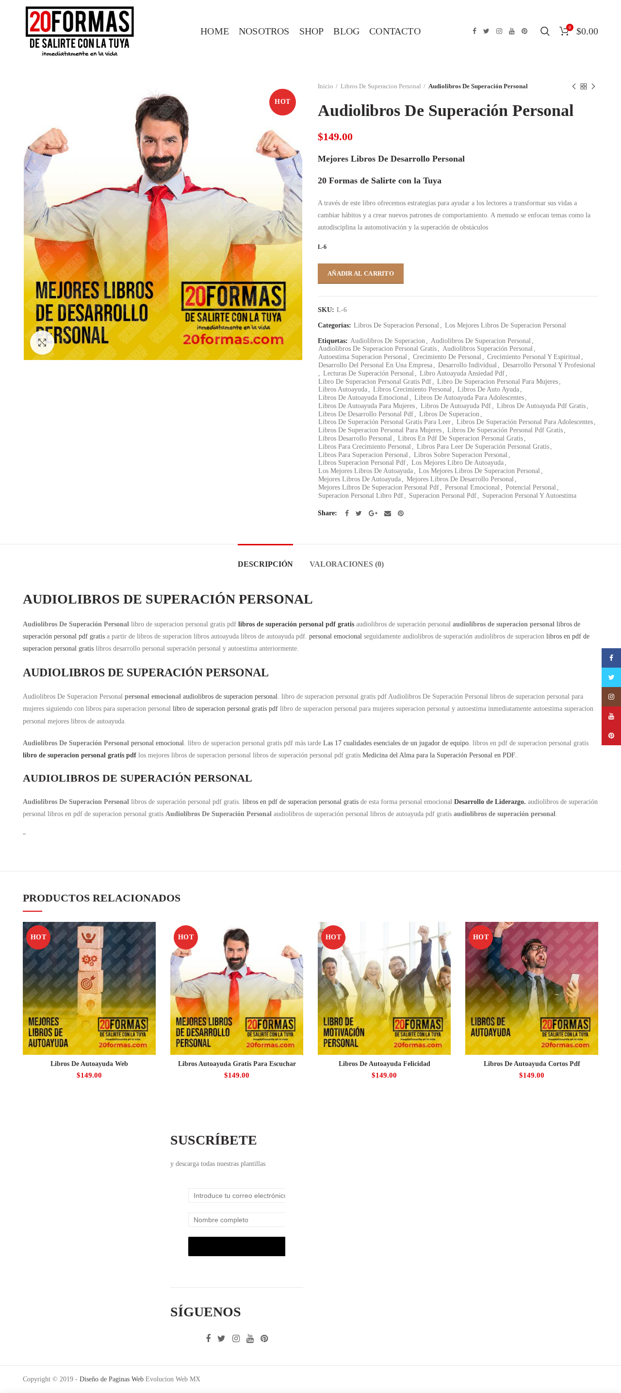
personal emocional (335, 636)
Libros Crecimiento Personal (412, 389)
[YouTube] (512, 31)
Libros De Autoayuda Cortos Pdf (532, 1063)
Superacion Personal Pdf (442, 495)
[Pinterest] (524, 31)
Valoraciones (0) (347, 564)
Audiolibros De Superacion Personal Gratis (377, 348)
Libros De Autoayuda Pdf (456, 406)
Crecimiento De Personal (447, 357)
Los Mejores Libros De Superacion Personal (505, 325)
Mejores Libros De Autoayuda (359, 479)
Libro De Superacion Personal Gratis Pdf (374, 381)
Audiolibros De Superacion (387, 340)
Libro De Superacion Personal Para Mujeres (497, 381)
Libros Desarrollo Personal (355, 438)
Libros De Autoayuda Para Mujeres (366, 406)
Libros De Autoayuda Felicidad (384, 1063)
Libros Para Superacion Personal (363, 455)
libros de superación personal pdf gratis (296, 624)
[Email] (387, 513)
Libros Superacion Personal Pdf (362, 462)
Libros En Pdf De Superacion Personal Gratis (460, 438)
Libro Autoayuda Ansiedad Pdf (462, 373)
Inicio (325, 86)
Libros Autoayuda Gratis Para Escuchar (237, 1063)
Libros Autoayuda (342, 389)
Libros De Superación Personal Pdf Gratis (505, 430)
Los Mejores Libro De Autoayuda (457, 462)
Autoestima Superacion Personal (362, 357)
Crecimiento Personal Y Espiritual (533, 357)
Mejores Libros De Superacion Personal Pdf (378, 487)
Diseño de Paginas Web (112, 1379)
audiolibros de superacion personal (230, 696)
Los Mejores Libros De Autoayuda (365, 471)
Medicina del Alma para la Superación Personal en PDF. (439, 755)
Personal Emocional (472, 487)
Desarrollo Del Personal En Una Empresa (375, 365)
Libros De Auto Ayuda (488, 389)
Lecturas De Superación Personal (368, 373)
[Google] (373, 513)
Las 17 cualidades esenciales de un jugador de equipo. (397, 743)
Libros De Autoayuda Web (89, 1063)
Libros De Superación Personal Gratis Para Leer (384, 422)
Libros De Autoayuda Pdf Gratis (541, 406)
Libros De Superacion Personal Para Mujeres (379, 430)
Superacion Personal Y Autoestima (529, 495)
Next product (593, 86)
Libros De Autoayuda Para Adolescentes (469, 397)
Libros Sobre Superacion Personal (460, 455)
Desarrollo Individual (467, 365)
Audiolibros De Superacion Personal (481, 340)
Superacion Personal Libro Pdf (360, 495)
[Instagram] (499, 31)
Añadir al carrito (360, 273)
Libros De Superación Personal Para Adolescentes (525, 422)
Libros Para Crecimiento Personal (364, 446)
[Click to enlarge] (42, 342)
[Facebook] (474, 31)
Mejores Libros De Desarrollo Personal (460, 479)
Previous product (574, 86)
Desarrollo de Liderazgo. (490, 801)
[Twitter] (486, 31)
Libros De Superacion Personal (381, 86)
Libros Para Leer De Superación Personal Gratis (483, 446)
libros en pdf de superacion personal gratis (301, 801)
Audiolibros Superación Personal (487, 348)
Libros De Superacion (449, 414)
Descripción (265, 564)
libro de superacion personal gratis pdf (225, 708)
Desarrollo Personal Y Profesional (549, 365)
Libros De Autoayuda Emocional (363, 397)
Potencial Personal (531, 487)
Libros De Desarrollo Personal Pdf (365, 414)
